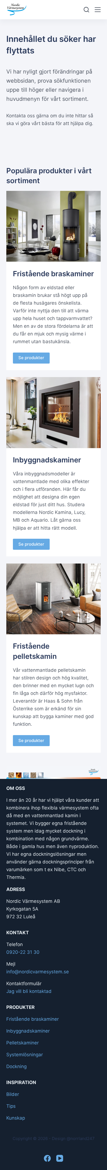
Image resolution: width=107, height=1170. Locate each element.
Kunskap (15, 1118)
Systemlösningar (24, 1054)
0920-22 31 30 (23, 952)
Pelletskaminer (22, 1043)
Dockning (16, 1066)
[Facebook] (47, 1158)
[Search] (86, 9)
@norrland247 (81, 1138)
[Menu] (98, 10)
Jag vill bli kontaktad (29, 991)
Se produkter (31, 357)
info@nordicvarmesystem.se (37, 971)
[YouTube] (59, 1158)
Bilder (12, 1094)
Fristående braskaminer (32, 1019)
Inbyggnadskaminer (28, 1031)
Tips (11, 1106)
